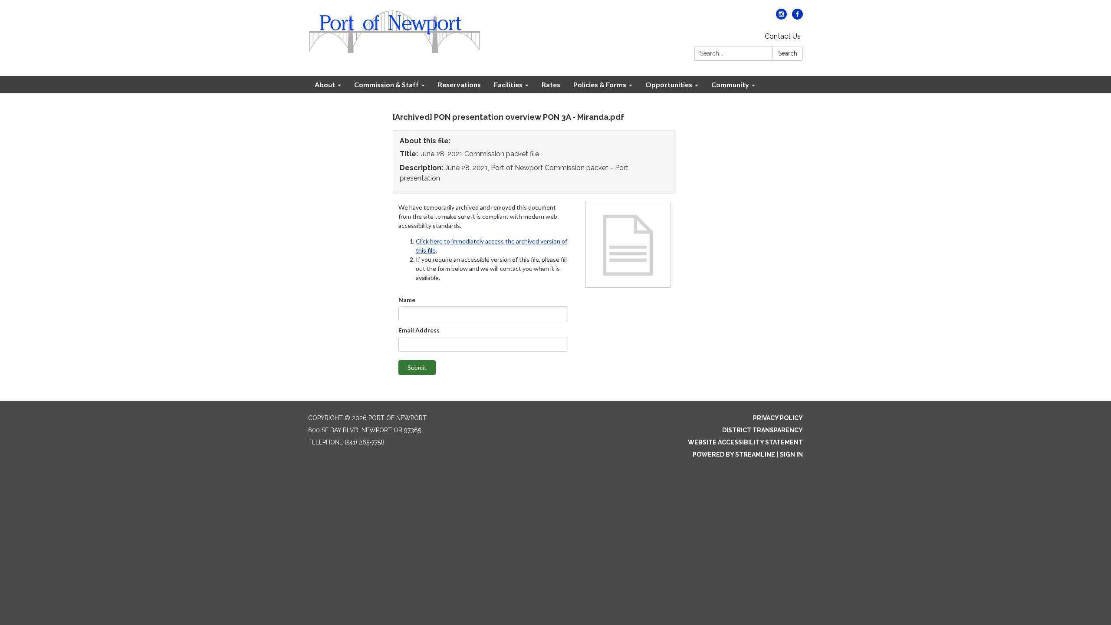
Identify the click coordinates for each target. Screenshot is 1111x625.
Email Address (419, 330)
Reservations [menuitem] (459, 84)
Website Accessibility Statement (745, 442)
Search (787, 53)
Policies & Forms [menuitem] (599, 84)
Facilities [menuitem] (508, 84)
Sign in (791, 454)
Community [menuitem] (730, 84)
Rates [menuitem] (551, 84)
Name (406, 299)
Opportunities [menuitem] (668, 84)
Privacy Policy (778, 417)
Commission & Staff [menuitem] (386, 84)
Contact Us (783, 36)
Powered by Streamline (734, 454)
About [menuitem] (325, 84)
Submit (417, 367)
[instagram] (781, 17)
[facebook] (797, 17)
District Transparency (762, 430)
